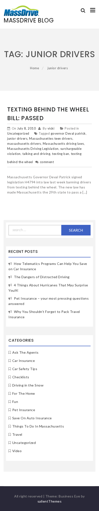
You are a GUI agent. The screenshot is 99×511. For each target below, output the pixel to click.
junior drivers (17, 138)
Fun (15, 402)
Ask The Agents (25, 352)
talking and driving (36, 154)
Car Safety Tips (24, 369)
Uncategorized (18, 133)
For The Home (23, 393)
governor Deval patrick (68, 133)
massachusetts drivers (24, 143)
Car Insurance (23, 361)
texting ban (60, 154)
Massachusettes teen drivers (51, 138)
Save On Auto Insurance (32, 418)
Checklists (20, 377)
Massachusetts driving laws (63, 143)
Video (17, 451)
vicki (51, 128)
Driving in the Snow (28, 385)
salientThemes (49, 501)
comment (47, 162)
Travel (17, 434)
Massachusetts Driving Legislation (33, 149)
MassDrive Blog (29, 20)
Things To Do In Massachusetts (38, 426)
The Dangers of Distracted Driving (42, 277)
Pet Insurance (23, 410)
